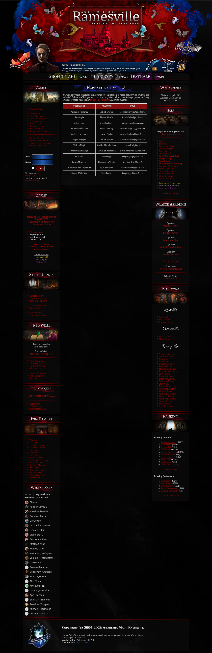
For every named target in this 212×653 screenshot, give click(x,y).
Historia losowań (165, 322)
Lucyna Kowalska (167, 457)
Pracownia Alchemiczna (168, 166)
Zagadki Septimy (165, 401)
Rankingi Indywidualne (39, 460)
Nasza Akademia (36, 116)
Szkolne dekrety (36, 126)
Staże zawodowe (36, 462)
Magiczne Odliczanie (167, 369)
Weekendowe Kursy (38, 475)
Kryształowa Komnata (170, 134)
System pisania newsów (38, 131)
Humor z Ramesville (38, 373)
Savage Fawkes (166, 483)
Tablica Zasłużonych (38, 470)
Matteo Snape (166, 444)
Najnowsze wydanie (37, 361)
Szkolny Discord (36, 138)
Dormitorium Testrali (168, 188)
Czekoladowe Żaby (166, 356)
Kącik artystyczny (37, 376)
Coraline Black (167, 454)
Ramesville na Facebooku (40, 140)
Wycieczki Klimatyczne (168, 396)
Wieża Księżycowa (166, 176)
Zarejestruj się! (31, 175)
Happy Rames (164, 361)
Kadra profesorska (41, 249)
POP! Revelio (164, 374)
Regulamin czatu (36, 121)
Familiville (163, 359)
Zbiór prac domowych (38, 301)
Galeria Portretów (166, 148)
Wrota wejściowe (36, 109)
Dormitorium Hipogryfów (169, 185)
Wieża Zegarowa (165, 178)
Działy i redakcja (36, 363)
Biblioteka (163, 143)
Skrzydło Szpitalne (166, 171)
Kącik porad (34, 378)
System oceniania (36, 128)
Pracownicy (34, 452)
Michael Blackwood (169, 452)
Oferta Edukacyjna (37, 118)
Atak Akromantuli (166, 354)
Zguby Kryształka (166, 406)
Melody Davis (166, 447)
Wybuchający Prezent (167, 394)
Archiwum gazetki (37, 368)
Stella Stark (166, 449)
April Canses (166, 459)
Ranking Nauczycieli (170, 495)
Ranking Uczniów (171, 469)
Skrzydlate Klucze (166, 381)
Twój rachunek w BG (38, 409)
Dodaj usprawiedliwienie (39, 305)
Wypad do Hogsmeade (167, 398)
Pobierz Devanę (36, 312)
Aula (161, 141)
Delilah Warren (167, 486)
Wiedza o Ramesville (38, 477)
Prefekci (33, 450)
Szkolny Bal (164, 384)
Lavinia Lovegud (167, 464)
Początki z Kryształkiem (168, 371)
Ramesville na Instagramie (40, 143)
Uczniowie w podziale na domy (41, 246)
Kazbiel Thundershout (169, 488)
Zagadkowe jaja (165, 403)
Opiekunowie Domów (38, 447)
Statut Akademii (36, 123)
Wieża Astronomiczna (167, 173)
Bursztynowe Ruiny (167, 146)
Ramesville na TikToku (39, 145)
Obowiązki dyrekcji (170, 261)
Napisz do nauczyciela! (39, 298)
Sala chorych (35, 308)
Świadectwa (34, 467)
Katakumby (163, 151)
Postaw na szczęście (166, 376)
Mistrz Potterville (167, 339)
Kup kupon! (163, 317)
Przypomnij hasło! (32, 180)
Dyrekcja (33, 442)
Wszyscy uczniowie (41, 244)
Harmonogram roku (37, 113)
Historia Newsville (37, 366)
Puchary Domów (36, 457)
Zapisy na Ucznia (36, 232)
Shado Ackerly (82, 642)
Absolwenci (34, 440)
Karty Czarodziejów (167, 364)
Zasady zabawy (164, 336)
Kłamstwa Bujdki (166, 366)
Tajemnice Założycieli (167, 386)
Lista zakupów (35, 406)
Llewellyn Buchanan (169, 491)
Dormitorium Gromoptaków (170, 183)
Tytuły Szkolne (36, 472)
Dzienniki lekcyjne (37, 296)
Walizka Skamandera (167, 389)
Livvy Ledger (166, 481)
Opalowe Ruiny (165, 153)
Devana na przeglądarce (39, 315)
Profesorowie (35, 455)
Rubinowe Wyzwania (167, 379)
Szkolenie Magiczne (38, 465)
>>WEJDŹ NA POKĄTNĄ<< (41, 396)
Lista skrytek (35, 404)
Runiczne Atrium (166, 168)
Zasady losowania (165, 319)
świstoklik (171, 100)
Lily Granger (166, 462)
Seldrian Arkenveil (168, 442)
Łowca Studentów (37, 445)
